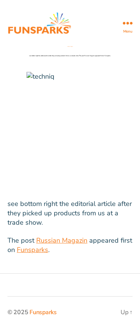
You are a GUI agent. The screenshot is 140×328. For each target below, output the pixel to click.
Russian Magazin (61, 240)
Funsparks (32, 249)
